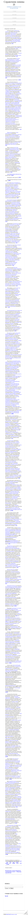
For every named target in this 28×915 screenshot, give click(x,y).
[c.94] (15, 606)
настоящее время (9, 482)
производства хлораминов (14, 522)
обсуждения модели (17, 104)
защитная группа (8, 668)
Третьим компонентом (11, 310)
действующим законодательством (11, 71)
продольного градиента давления (12, 189)
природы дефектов (12, 580)
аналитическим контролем (10, 447)
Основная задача (10, 440)
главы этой (7, 345)
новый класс (12, 483)
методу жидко (8, 851)
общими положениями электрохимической (13, 341)
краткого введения (17, 268)
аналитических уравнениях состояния (12, 775)
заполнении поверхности (10, 403)
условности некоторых (9, 716)
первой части (10, 333)
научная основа (13, 263)
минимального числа (15, 652)
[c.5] (17, 56)
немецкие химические (16, 745)
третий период (8, 586)
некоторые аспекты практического (12, 300)
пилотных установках (16, 203)
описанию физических (14, 290)
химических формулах (10, 434)
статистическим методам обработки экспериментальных (13, 661)
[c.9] (7, 862)
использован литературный (10, 306)
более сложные (18, 106)
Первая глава (9, 132)
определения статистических (11, 90)
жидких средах (13, 234)
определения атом (8, 379)
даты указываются (13, 419)
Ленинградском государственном (11, 432)
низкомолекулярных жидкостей (11, 231)
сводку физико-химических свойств (12, 41)
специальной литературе (10, 818)
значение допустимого (10, 190)
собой (13, 40)
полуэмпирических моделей (10, 123)
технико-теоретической (9, 783)
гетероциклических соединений (11, 277)
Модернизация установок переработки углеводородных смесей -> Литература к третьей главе (13, 871)
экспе (18, 639)
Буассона (15, 669)
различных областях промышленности (12, 153)
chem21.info (8, 914)
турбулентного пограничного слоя (11, 195)
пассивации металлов (15, 343)
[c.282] (10, 779)
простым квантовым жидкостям (11, 238)
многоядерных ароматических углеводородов (13, 273)
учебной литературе (15, 241)
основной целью (19, 116)
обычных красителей (15, 491)
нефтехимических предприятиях (11, 540)
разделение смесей (12, 825)
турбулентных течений (13, 183)
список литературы (9, 838)
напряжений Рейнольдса (10, 97)
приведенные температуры (16, 770)
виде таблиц (13, 33)
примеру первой (11, 415)
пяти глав (18, 287)
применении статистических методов (12, 641)
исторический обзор (13, 143)
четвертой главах (17, 294)
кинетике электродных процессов (11, 335)
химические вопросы (9, 736)
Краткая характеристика (15, 541)
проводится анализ (18, 765)
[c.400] (6, 854)
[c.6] (12, 43)
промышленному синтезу (14, 149)
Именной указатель (14, 436)
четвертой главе (17, 142)
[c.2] (20, 861)
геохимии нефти (11, 258)
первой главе (10, 244)
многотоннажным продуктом (10, 537)
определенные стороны (16, 720)
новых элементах (17, 796)
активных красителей (14, 481)
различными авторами (14, 148)
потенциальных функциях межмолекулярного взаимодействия (12, 391)
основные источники (17, 475)
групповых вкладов (9, 624)
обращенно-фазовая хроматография (12, 849)
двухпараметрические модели (15, 108)
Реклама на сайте (13, 914)
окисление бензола (8, 270)
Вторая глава (11, 135)
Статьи (14, 11)
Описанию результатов (11, 585)
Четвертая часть (18, 357)
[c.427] (6, 756)
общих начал (7, 738)
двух (12, 324)
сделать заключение (9, 394)
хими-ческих (13, 233)
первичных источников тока (12, 316)
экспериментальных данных (10, 398)
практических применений (13, 366)
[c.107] (9, 180)
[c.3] (19, 478)
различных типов (17, 55)
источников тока (18, 322)
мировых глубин (8, 789)
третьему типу (18, 610)
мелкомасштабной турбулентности (12, 119)
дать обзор (11, 225)
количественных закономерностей (11, 655)
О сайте (14, 21)
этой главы (19, 489)
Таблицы (14, 18)
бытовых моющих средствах (12, 151)
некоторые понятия (12, 338)
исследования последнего (10, 746)
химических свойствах (16, 803)
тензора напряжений (15, 102)
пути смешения (8, 105)
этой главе (17, 396)
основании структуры (15, 384)
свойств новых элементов (15, 801)
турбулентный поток (9, 92)
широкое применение (14, 212)
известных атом (14, 388)
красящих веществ (16, 484)
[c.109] (6, 863)
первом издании (8, 200)
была (6, 407)
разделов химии (16, 236)
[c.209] (6, 692)
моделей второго (14, 626)
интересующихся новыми (16, 806)
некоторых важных (17, 41)
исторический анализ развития (11, 524)
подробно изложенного (9, 794)
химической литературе (9, 657)
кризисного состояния (14, 59)
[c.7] (11, 358)
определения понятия (9, 103)
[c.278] (19, 177)
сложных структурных (9, 709)
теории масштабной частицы (16, 627)
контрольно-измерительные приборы (11, 211)
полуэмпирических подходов (11, 617)
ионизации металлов (12, 348)
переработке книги (12, 781)
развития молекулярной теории (13, 367)
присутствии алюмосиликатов (11, 257)
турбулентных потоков (13, 86)
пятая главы (19, 797)
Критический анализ (11, 569)
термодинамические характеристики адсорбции (13, 393)
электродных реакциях (13, 314)
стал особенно (17, 642)
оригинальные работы (10, 477)
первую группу (14, 498)
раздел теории (11, 240)
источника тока (19, 310)
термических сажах (16, 406)
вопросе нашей (15, 701)
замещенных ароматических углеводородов (10, 276)
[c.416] (10, 663)
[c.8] (17, 197)
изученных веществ (17, 373)
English (14, 24)
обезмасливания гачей (9, 530)
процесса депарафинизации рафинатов (12, 529)
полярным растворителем (15, 847)
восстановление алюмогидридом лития (10, 462)
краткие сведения (11, 469)
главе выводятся (15, 758)
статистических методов (10, 644)
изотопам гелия (8, 239)
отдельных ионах (8, 36)
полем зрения (12, 122)
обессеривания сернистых (10, 264)
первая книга (16, 427)
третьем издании (8, 205)
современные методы (9, 251)
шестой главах (11, 156)
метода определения (15, 37)
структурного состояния (16, 608)
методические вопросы (9, 357)
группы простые (15, 769)
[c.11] (6, 221)
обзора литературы (9, 269)
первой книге (7, 424)
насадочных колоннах (13, 206)
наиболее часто (13, 349)
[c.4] (6, 145)
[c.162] (9, 629)
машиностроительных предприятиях (12, 548)
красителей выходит (9, 489)
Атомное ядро (8, 788)
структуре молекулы (18, 394)
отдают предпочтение (15, 850)
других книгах (18, 794)
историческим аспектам (9, 136)
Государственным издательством (12, 782)
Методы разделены (9, 768)
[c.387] (13, 863)
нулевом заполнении (15, 412)
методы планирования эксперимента (13, 636)
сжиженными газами (9, 444)
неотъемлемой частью (14, 61)
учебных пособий (8, 466)
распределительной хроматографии (12, 852)
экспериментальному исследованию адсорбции (12, 405)
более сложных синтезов (14, 442)
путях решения (17, 100)
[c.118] (19, 79)
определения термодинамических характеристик (13, 411)
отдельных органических (11, 34)
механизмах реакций (12, 471)
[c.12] (11, 172)
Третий (6, 896)
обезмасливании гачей (9, 535)
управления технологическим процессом (10, 564)
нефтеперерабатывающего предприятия (13, 60)
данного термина (14, 68)
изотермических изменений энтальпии (12, 760)
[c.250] (12, 175)
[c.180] (12, 413)
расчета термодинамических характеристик (12, 383)
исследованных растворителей (11, 542)
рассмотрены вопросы (15, 202)
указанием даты (8, 421)
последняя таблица (17, 39)
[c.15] (17, 863)
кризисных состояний (16, 64)
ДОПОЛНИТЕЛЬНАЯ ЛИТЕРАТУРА (14, 174)
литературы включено (13, 219)
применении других (9, 677)
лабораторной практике (9, 213)
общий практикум (13, 451)
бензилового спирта (14, 271)
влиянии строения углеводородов (15, 281)
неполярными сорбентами (10, 845)
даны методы (11, 154)
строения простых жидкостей (14, 224)
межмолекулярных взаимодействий (11, 369)
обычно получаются (16, 777)
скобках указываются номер (12, 425)
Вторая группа (8, 503)
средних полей (18, 93)
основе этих (7, 765)
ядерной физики (12, 787)
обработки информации (9, 642)
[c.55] (15, 330)
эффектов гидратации (9, 621)
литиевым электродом (9, 323)
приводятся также (8, 802)
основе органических (15, 326)
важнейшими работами (17, 218)
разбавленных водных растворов (11, 609)
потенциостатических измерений (11, 339)
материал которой (13, 32)
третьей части (16, 223)
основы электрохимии (16, 566)
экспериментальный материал (11, 597)
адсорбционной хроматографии (12, 377)
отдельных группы (15, 496)
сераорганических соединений (11, 247)
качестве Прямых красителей (16, 509)
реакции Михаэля (17, 47)
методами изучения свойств (10, 118)
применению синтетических (10, 144)
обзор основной (18, 244)
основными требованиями (14, 729)
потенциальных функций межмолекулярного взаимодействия (12, 381)
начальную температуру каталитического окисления (12, 284)
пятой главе (7, 299)
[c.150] (7, 864)
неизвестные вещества (17, 376)
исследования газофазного (17, 586)
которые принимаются (14, 605)
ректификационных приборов (11, 209)
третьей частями (8, 356)
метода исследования (15, 571)
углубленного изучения (13, 476)
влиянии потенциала (9, 336)
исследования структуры (10, 235)
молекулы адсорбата (9, 385)
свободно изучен (18, 115)
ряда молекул (13, 364)
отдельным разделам (10, 551)
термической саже (8, 401)
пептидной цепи (18, 666)
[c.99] (16, 823)
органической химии (9, 452)
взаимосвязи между (9, 646)
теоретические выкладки (10, 558)
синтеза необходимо (16, 665)
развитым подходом (17, 85)
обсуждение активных (16, 487)
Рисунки (14, 14)
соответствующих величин (10, 372)
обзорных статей (14, 464)
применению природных (17, 134)
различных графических (9, 766)
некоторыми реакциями (15, 449)
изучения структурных (15, 620)
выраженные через (8, 764)
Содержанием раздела (15, 204)
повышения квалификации (14, 561)
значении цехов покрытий (11, 547)
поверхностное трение (10, 196)
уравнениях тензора (14, 95)
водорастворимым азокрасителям (11, 493)
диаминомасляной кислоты (10, 685)
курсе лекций (17, 111)
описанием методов (17, 800)
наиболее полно (11, 114)
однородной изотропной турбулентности (10, 121)
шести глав (16, 147)
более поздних (8, 837)
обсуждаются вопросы (10, 94)
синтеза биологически (9, 670)
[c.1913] (11, 510)
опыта (12, 354)
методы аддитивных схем (14, 623)
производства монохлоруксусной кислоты (13, 519)
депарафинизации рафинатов (10, 534)
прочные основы (8, 742)
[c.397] (17, 862)
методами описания (14, 83)
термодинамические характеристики (12, 370)
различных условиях (9, 603)
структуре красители (9, 508)
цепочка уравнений (13, 98)
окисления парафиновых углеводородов (13, 587)
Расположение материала (12, 199)
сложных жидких (8, 228)
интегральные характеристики (14, 194)
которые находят (17, 508)
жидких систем (17, 240)
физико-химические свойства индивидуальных (10, 158)
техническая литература (14, 492)
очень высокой (8, 486)
